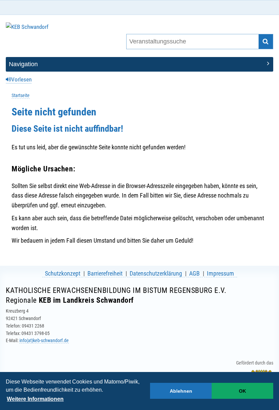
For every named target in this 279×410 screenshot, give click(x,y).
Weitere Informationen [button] (35, 399)
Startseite (21, 95)
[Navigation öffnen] (139, 64)
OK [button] (242, 391)
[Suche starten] (266, 41)
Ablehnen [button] (181, 391)
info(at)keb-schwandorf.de (44, 340)
